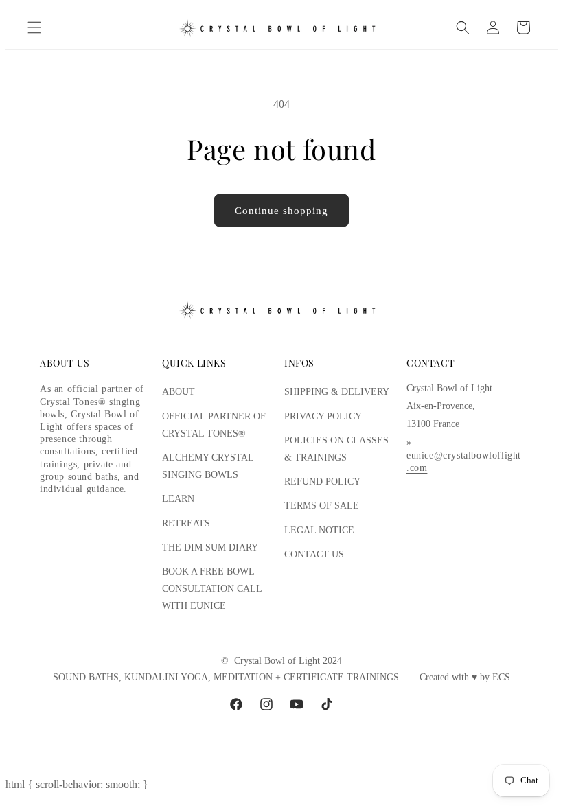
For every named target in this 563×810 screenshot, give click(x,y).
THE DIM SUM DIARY (210, 547)
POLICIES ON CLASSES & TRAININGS (336, 449)
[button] (34, 27)
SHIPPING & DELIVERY (336, 391)
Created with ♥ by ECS (465, 677)
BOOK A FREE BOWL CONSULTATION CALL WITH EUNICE (212, 588)
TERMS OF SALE (321, 505)
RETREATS (186, 523)
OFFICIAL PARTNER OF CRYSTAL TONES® (214, 425)
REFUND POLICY (322, 481)
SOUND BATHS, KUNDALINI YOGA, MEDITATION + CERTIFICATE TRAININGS (226, 677)
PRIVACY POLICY (323, 416)
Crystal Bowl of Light (277, 661)
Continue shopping (281, 210)
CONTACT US (314, 554)
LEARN (178, 499)
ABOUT (178, 391)
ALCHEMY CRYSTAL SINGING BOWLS (207, 466)
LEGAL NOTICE (319, 530)
